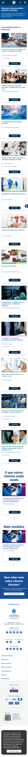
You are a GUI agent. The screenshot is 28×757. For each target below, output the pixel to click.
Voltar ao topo (14, 604)
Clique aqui (16, 713)
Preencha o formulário (14, 594)
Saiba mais (15, 63)
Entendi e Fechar (14, 751)
